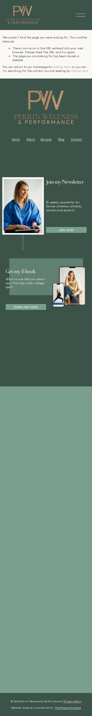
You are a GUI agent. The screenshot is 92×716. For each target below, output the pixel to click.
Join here (66, 230)
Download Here (26, 307)
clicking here (61, 67)
